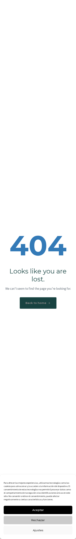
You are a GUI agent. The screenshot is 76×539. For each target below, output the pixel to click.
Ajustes (38, 530)
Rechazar (38, 520)
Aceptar (38, 510)
